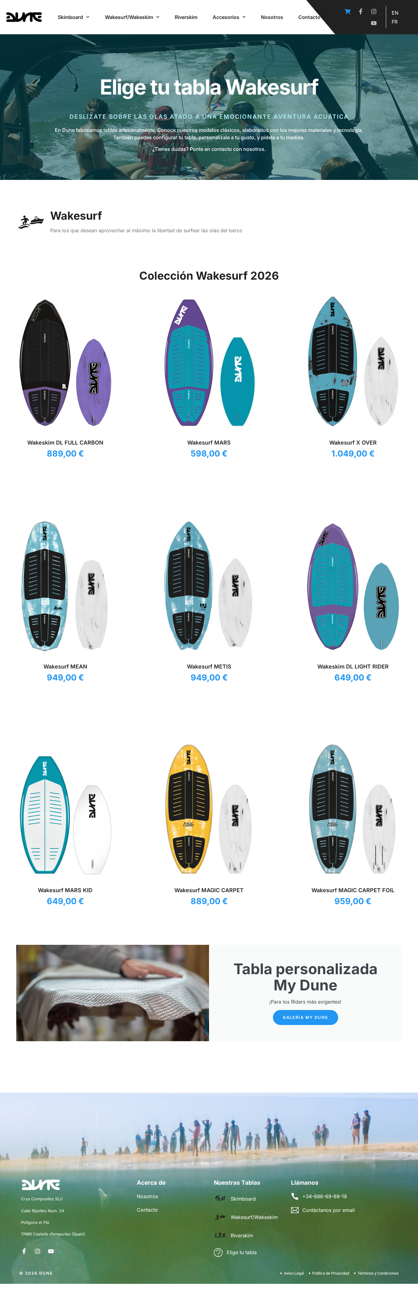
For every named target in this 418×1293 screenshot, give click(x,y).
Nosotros (272, 17)
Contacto (309, 17)
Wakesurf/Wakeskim (129, 17)
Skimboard (70, 17)
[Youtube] (374, 23)
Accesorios (226, 17)
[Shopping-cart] (347, 11)
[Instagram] (374, 11)
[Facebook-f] (361, 11)
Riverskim (186, 17)
